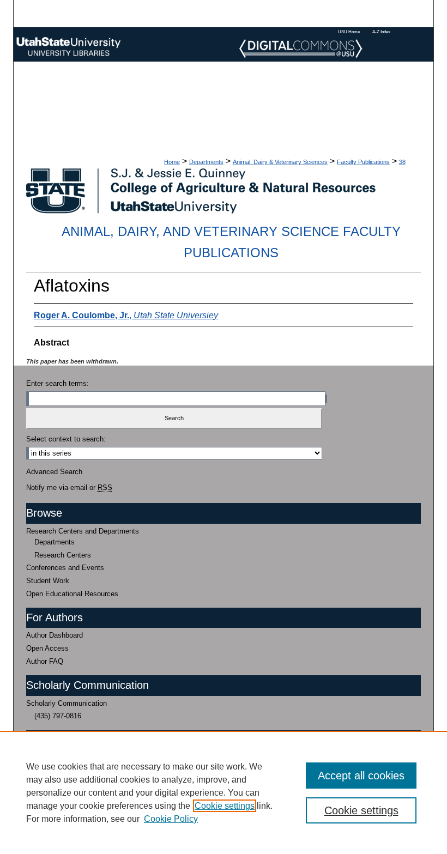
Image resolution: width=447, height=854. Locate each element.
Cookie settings (225, 805)
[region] (223, 792)
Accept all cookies (361, 776)
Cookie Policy (171, 818)
